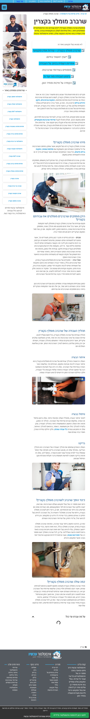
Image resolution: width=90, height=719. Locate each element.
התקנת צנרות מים (48, 100)
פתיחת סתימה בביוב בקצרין (15, 164)
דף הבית (84, 14)
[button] (4, 7)
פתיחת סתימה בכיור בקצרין (15, 134)
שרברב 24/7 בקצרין (14, 156)
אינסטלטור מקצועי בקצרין (14, 149)
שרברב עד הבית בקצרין (14, 186)
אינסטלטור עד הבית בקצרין (15, 141)
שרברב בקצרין (15, 178)
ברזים (77, 102)
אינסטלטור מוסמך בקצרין (14, 97)
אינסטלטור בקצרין (14, 119)
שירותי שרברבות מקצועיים (45, 119)
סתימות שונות (47, 149)
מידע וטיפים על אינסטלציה (69, 14)
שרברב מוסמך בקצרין (14, 201)
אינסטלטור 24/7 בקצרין (15, 111)
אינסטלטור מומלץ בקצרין (14, 104)
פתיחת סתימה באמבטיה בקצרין (14, 126)
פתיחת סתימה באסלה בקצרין (14, 171)
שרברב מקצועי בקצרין (14, 193)
